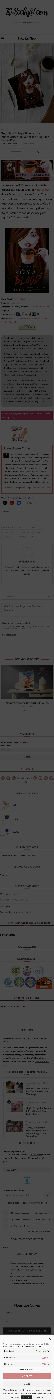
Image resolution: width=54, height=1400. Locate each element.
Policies (32, 1397)
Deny (27, 1383)
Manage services (26, 1369)
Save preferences (27, 1391)
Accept (27, 1376)
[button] (49, 1338)
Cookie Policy (23, 1397)
